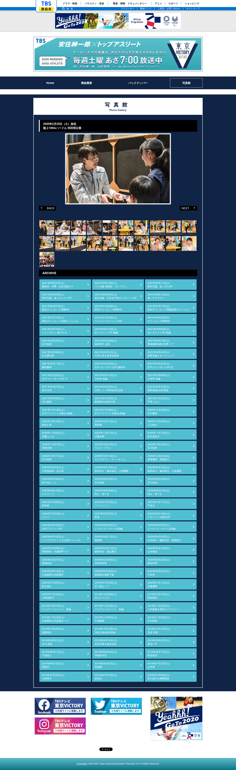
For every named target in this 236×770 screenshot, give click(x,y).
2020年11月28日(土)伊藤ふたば (53, 434)
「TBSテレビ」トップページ (46, 3)
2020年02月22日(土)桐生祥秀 (159, 561)
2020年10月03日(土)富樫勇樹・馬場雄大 (159, 457)
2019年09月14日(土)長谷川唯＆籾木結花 (106, 641)
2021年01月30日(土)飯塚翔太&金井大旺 (106, 399)
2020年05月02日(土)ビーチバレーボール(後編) (109, 526)
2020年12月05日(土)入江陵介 (159, 422)
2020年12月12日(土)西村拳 (106, 422)
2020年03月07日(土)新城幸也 (53, 561)
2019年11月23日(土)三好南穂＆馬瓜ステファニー (163, 607)
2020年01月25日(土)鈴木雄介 (53, 584)
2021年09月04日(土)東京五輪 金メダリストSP (57, 296)
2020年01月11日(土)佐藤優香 (159, 584)
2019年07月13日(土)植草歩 (106, 676)
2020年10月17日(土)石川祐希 (53, 457)
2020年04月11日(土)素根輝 (106, 538)
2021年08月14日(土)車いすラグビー (159, 296)
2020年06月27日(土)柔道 (106, 515)
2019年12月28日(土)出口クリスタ (106, 595)
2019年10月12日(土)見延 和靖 (159, 630)
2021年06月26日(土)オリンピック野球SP (159, 319)
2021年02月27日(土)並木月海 (53, 388)
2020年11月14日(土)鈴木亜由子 (159, 434)
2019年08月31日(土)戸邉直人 (53, 653)
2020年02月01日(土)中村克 (159, 572)
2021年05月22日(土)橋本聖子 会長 (106, 342)
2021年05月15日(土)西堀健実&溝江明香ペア (160, 342)
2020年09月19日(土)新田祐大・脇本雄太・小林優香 (112, 468)
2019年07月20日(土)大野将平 (53, 676)
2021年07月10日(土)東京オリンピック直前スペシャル (60, 319)
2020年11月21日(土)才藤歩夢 (106, 434)
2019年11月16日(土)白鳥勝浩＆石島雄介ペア (55, 618)
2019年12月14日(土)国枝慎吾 (159, 595)
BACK (46, 208)
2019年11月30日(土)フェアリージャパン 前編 (109, 607)
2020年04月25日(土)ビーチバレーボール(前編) (162, 526)
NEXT (184, 208)
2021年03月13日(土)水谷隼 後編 (106, 376)
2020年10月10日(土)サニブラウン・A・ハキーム (110, 457)
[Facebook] (60, 706)
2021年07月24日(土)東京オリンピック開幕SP (108, 307)
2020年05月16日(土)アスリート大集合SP (159, 515)
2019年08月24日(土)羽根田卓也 (106, 653)
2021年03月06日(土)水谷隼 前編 (159, 376)
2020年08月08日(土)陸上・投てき (106, 492)
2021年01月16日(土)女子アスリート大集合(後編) (57, 411)
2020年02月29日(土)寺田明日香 (106, 561)
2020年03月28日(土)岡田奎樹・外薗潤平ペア (55, 549)
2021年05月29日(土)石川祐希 (53, 342)
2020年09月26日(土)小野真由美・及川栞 (53, 468)
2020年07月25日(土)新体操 (53, 503)
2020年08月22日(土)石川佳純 (159, 480)
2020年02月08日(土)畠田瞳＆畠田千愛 (106, 572)
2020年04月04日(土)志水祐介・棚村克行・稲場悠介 (164, 538)
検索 (71, 8)
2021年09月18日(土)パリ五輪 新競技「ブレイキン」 (112, 284)
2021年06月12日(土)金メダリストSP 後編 (106, 330)
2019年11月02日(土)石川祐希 (159, 618)
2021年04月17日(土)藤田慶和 (53, 365)
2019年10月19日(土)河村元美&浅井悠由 (106, 630)
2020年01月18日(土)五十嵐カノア (106, 584)
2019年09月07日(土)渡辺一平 (159, 641)
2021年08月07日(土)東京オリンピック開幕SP (55, 307)
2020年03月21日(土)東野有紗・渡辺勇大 (106, 549)
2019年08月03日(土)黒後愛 (106, 665)
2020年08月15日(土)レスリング (53, 492)
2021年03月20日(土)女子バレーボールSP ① (55, 376)
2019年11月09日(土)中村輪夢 (106, 618)
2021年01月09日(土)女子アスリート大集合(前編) (110, 411)
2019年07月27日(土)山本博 (159, 665)
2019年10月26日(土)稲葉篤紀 (53, 630)
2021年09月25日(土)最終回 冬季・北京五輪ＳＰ (57, 284)
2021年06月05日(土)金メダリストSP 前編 (159, 330)
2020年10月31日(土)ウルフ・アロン (106, 445)
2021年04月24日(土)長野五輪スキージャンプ (161, 353)
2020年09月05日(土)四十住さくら (53, 480)
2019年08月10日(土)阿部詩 (53, 665)
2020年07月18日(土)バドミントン (106, 503)
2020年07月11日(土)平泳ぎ (159, 503)
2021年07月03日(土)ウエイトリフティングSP (108, 319)
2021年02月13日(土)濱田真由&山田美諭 (159, 388)
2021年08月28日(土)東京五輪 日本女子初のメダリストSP (115, 296)
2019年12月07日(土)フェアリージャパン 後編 (56, 607)
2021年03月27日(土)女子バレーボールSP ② (160, 365)
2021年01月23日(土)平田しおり (159, 399)
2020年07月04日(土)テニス (53, 515)
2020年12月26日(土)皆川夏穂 (159, 411)
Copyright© (82, 763)
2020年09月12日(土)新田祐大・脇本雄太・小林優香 (164, 468)
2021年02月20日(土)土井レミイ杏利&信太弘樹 (109, 388)
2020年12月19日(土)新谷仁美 (53, 422)
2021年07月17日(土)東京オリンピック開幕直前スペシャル (168, 307)
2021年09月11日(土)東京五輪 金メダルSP (160, 284)
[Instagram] (60, 726)
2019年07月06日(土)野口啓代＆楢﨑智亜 (159, 676)
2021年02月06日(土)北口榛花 (53, 399)
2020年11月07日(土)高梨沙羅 (53, 445)
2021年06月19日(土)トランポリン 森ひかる (54, 330)
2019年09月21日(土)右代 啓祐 (53, 641)
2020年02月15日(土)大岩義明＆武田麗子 (53, 572)
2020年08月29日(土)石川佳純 (106, 480)
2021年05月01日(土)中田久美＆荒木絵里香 (107, 353)
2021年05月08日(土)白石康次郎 (53, 353)
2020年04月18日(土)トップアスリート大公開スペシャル (61, 538)
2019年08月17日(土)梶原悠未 (159, 653)
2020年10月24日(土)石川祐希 (159, 445)
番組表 (46, 9)
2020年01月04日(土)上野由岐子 (53, 595)
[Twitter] (116, 706)
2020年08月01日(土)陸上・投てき (159, 492)
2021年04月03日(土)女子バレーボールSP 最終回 (110, 365)
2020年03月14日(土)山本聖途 (159, 549)
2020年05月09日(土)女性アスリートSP (53, 526)
